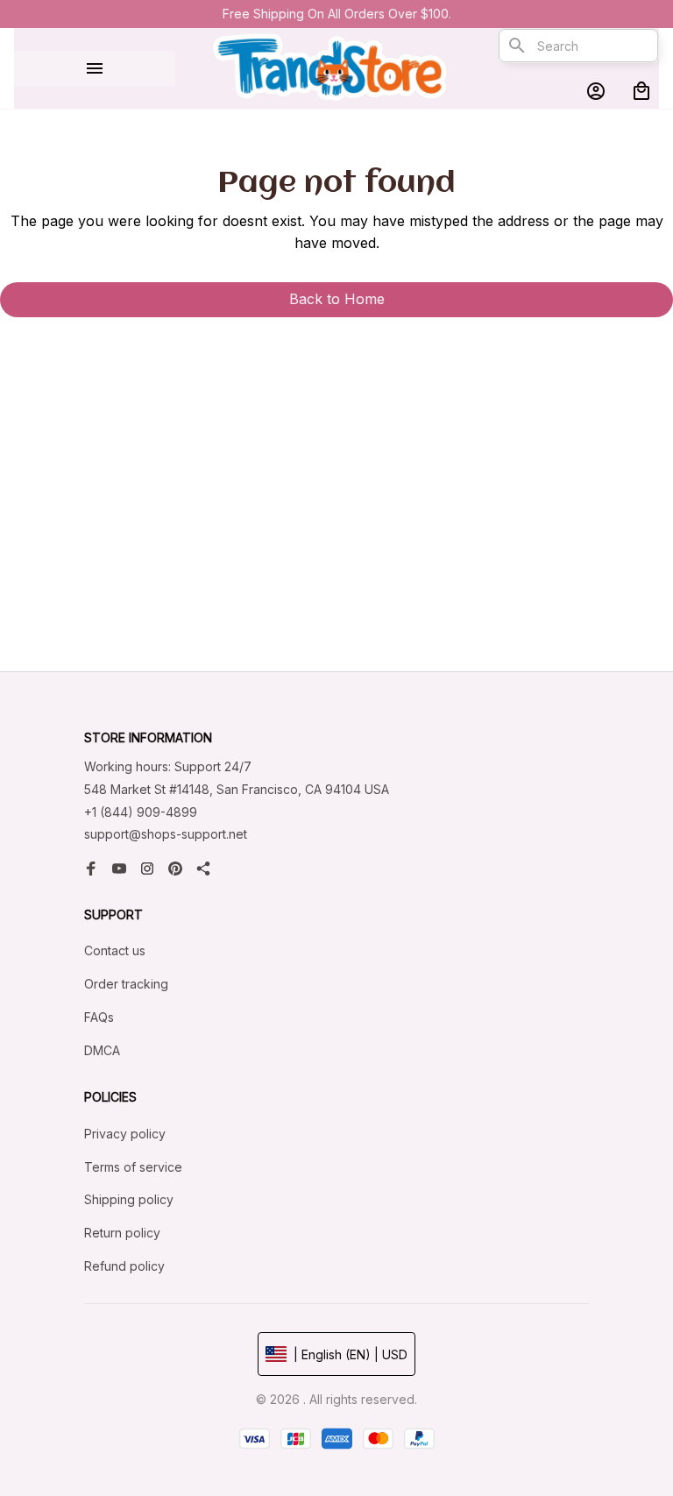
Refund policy (124, 1265)
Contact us (114, 950)
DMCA (102, 1050)
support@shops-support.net (165, 833)
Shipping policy (129, 1199)
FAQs (99, 1017)
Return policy (122, 1232)
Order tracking (126, 983)
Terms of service (133, 1166)
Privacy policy (125, 1133)
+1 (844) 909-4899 (140, 812)
